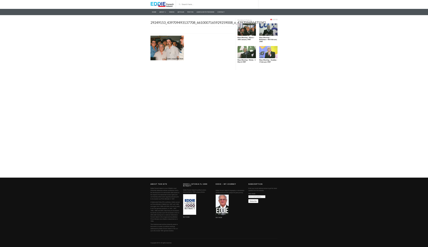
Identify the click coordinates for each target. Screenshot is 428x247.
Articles (181, 12)
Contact (221, 12)
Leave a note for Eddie (205, 12)
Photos (190, 12)
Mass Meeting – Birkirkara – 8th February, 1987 (268, 39)
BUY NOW (186, 217)
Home (154, 12)
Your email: (251, 194)
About (162, 12)
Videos (171, 12)
